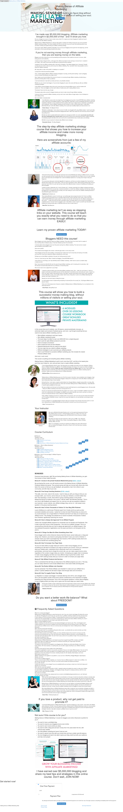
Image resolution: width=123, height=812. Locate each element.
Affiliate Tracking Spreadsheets (46, 467)
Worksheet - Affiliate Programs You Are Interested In (50, 466)
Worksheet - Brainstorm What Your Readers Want (50, 461)
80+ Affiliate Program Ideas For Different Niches (49, 464)
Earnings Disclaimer (86, 805)
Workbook (41, 441)
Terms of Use (44, 805)
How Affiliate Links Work (44, 452)
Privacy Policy (44, 807)
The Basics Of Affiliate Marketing (46, 451)
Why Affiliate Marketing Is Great (46, 449)
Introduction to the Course (45, 440)
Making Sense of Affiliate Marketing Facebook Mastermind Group (53, 443)
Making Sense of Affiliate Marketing (17, 1)
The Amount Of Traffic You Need (46, 458)
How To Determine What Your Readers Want (49, 460)
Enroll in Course (61, 803)
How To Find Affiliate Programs (46, 463)
